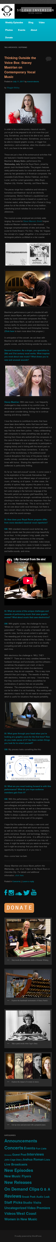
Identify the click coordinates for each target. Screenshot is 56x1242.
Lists (47, 1159)
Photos (9, 30)
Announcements (20, 1141)
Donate (9, 37)
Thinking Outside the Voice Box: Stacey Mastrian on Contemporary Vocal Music (20, 67)
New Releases (18, 1182)
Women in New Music (20, 1219)
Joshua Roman (33, 1159)
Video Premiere (38, 1207)
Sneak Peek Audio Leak (36, 1196)
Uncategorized (15, 1207)
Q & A (45, 1189)
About (34, 30)
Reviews (12, 1196)
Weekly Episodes (14, 22)
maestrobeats (33, 81)
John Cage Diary (13, 1159)
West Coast (26, 1213)
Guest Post (19, 1154)
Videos (10, 1213)
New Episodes (18, 1170)
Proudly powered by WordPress (28, 1236)
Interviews (35, 1154)
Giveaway (8, 1155)
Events (21, 30)
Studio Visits (32, 1202)
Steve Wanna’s (32, 221)
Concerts (16, 881)
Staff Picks (13, 1202)
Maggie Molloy (13, 87)
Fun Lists (41, 1148)
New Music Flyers (17, 1176)
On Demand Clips (21, 1189)
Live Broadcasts (15, 1164)
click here (19, 875)
